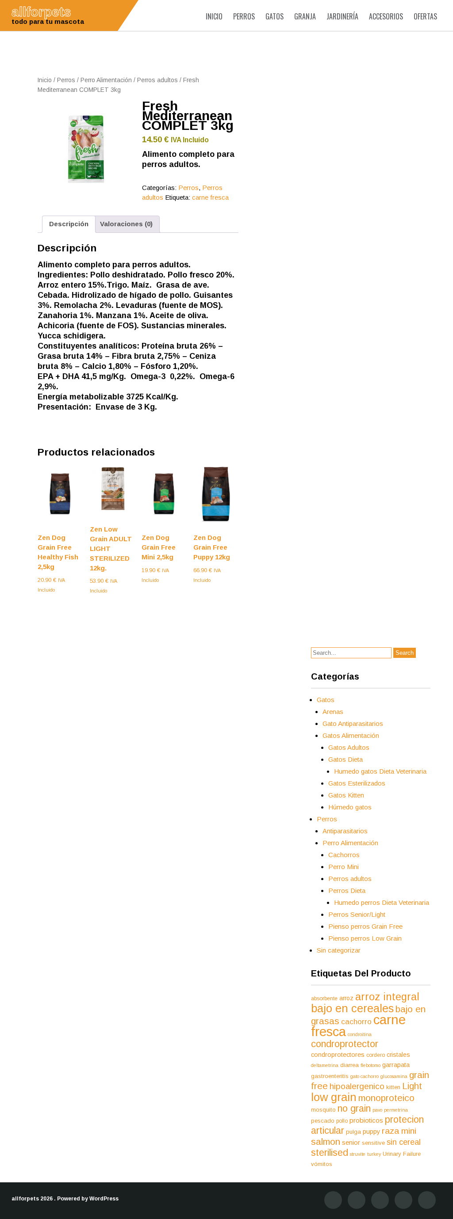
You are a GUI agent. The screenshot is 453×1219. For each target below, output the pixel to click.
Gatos (274, 16)
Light (412, 1086)
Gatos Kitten (346, 795)
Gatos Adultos (348, 747)
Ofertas (425, 16)
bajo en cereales (352, 1008)
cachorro (356, 1022)
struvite (357, 1154)
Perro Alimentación (106, 80)
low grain (334, 1097)
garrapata (396, 1064)
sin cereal (404, 1142)
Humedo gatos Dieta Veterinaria (380, 771)
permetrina (396, 1110)
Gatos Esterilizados (356, 783)
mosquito (323, 1109)
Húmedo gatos (350, 807)
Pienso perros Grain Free (365, 926)
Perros (244, 16)
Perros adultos (157, 80)
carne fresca (210, 197)
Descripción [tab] (68, 224)
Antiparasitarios (345, 831)
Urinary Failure (402, 1154)
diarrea (349, 1065)
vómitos (321, 1164)
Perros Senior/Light (356, 914)
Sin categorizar (339, 950)
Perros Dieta (346, 890)
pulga (353, 1131)
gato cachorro (364, 1076)
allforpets (25, 1199)
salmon (325, 1141)
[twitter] (356, 1200)
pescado (322, 1120)
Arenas (332, 711)
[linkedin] (380, 1200)
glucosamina (393, 1076)
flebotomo (370, 1065)
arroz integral (387, 997)
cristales (398, 1054)
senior (351, 1142)
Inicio (214, 16)
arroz (346, 998)
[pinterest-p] (403, 1200)
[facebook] (333, 1200)
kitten (393, 1087)
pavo (377, 1110)
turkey (374, 1154)
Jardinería (342, 16)
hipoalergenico (357, 1086)
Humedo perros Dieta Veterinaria (381, 902)
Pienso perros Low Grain (365, 938)
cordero (375, 1055)
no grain (354, 1108)
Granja (305, 16)
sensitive (373, 1142)
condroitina (360, 1034)
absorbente (324, 998)
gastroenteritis (330, 1076)
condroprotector (344, 1043)
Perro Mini (343, 866)
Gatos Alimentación (350, 735)
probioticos (366, 1120)
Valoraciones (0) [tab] (126, 224)
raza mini (399, 1130)
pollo (342, 1121)
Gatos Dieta (345, 759)
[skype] (427, 1200)
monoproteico (386, 1098)
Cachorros (344, 854)
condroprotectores (338, 1054)
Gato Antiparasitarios (352, 723)
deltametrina (324, 1065)
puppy (371, 1131)
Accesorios (386, 16)
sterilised (329, 1152)
